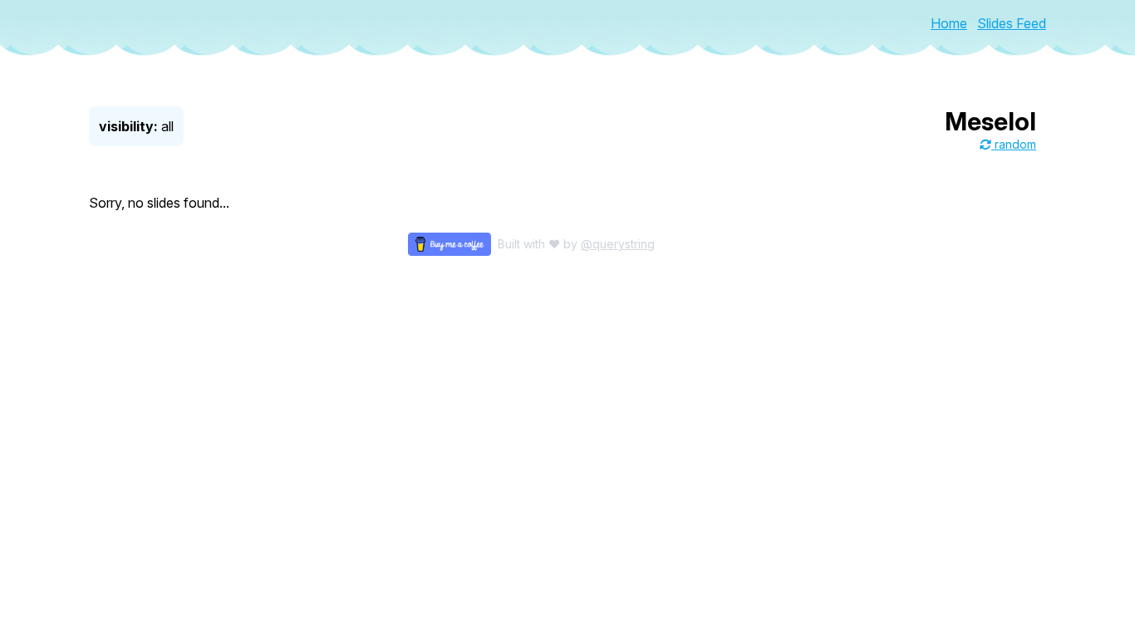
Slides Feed (1011, 23)
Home (949, 23)
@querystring (618, 244)
